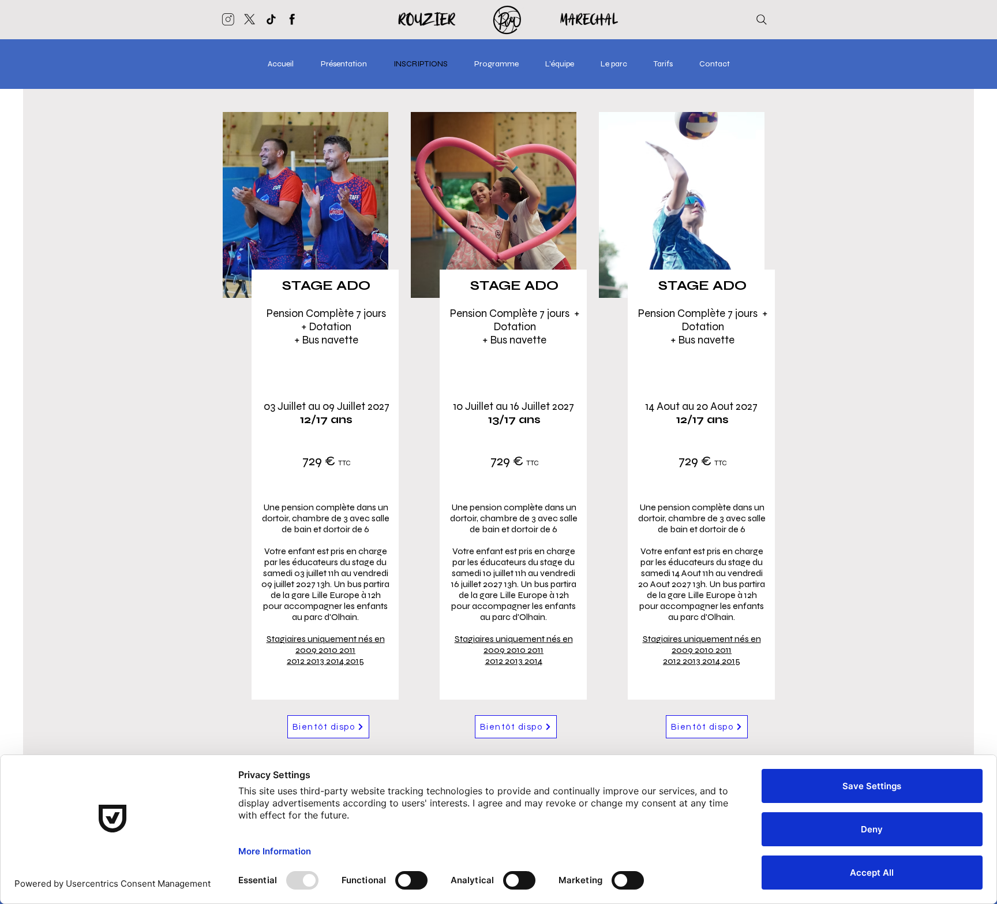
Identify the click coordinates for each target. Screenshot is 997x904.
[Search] (761, 20)
